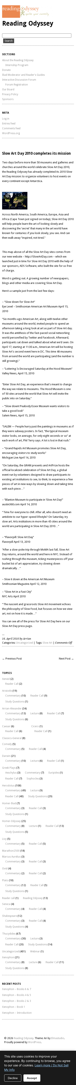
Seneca (6, 904)
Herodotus (8, 785)
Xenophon (8, 957)
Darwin (6, 756)
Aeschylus (11, 772)
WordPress (34, 1042)
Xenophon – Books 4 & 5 (16, 995)
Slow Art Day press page (17, 626)
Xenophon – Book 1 (13, 1006)
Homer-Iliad (9, 803)
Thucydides (8, 933)
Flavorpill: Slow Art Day (19, 537)
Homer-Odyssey (11, 821)
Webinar (35, 951)
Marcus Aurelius (11, 856)
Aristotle (7, 690)
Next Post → (66, 658)
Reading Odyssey (27, 23)
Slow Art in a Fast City (18, 591)
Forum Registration (16, 84)
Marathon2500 (11, 850)
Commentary (13, 695)
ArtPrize (53, 465)
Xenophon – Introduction (17, 1012)
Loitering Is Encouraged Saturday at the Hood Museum (38, 368)
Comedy (7, 744)
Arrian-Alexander (12, 708)
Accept (32, 1078)
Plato (5, 880)
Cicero (35, 726)
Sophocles (33, 778)
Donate (6, 70)
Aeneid (6, 678)
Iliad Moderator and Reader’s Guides (23, 74)
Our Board (8, 89)
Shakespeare (9, 915)
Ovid (4, 868)
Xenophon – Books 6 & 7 (16, 989)
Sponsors (8, 99)
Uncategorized (24, 642)
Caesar (6, 726)
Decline (13, 1078)
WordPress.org (11, 133)
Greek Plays (9, 767)
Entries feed (8, 123)
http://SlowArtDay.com (39, 256)
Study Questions (14, 701)
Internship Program (16, 65)
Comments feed (11, 128)
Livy (4, 838)
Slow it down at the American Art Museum (29, 579)
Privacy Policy (10, 94)
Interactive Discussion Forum (19, 79)
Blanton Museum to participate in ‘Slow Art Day (33, 499)
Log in (5, 118)
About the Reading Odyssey (18, 60)
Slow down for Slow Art (19, 301)
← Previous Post (12, 658)
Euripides (54, 772)
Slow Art (47, 642)
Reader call (8, 898)
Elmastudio (57, 1038)
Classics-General (12, 738)
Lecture (34, 713)
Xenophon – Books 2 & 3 (16, 1001)
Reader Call (11, 683)
